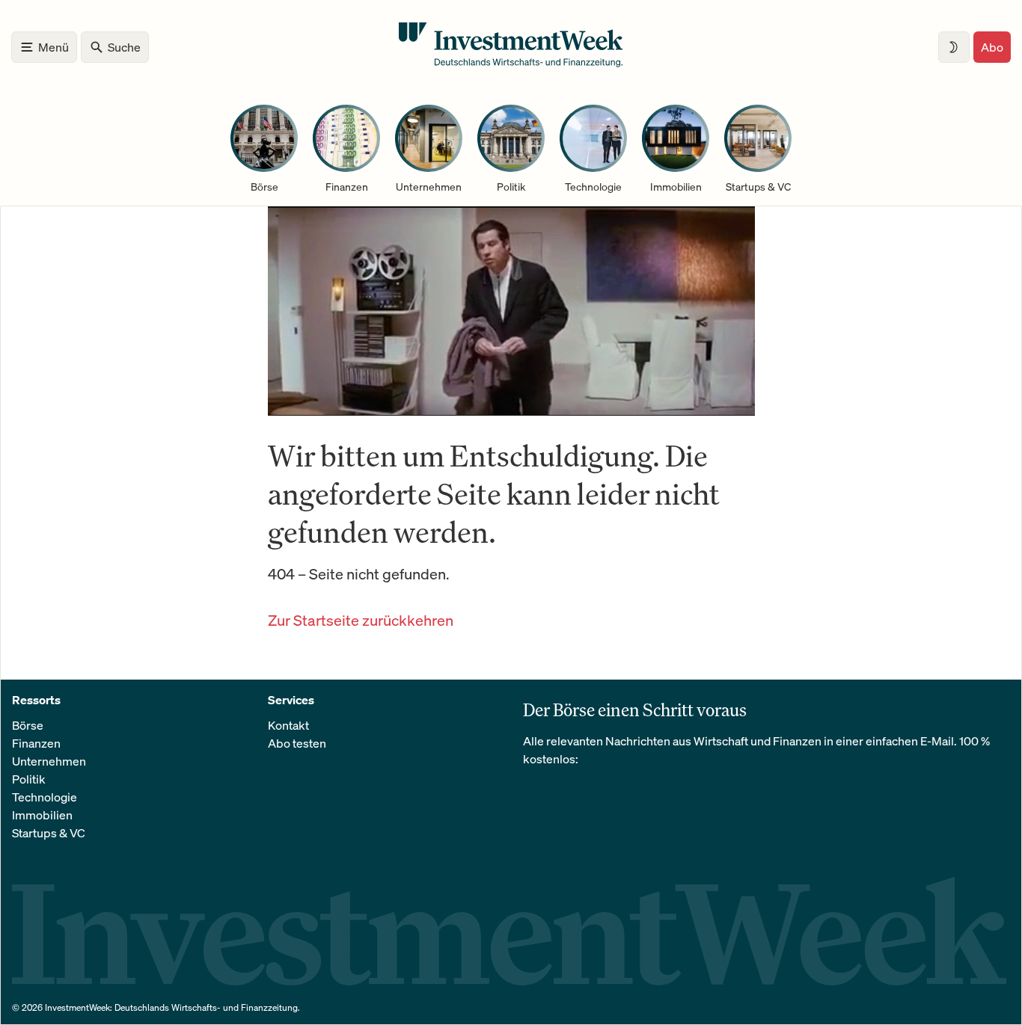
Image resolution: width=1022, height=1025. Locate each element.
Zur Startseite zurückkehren (360, 620)
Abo (992, 47)
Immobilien (42, 815)
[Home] (511, 63)
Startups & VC (48, 833)
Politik (29, 779)
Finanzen (36, 743)
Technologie (44, 797)
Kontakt (288, 725)
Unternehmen (49, 761)
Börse (27, 725)
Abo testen (297, 743)
